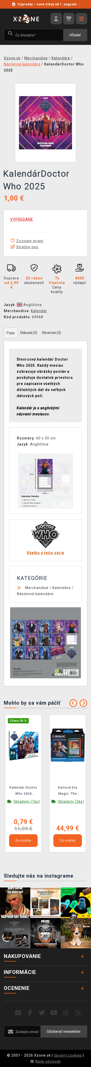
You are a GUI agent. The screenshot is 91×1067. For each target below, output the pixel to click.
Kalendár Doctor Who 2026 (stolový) (23, 791)
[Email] (18, 1013)
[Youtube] (54, 1013)
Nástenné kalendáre (35, 594)
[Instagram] (66, 1013)
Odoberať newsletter (64, 1031)
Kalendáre (61, 588)
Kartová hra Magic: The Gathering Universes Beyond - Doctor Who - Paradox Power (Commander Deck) (68, 791)
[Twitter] (42, 1013)
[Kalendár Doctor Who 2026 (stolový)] (23, 745)
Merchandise (37, 588)
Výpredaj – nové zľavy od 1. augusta (49, 4)
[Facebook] (30, 1013)
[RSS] (78, 1013)
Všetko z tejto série (45, 553)
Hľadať (75, 35)
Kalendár (39, 311)
